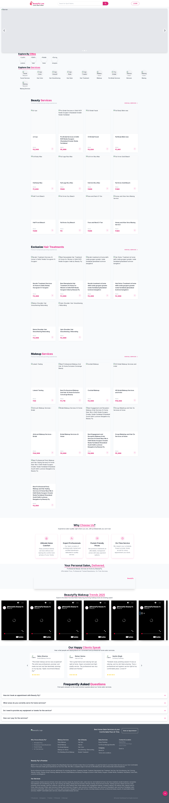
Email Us (121, 748)
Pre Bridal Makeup (63, 747)
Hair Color (81, 747)
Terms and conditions (105, 753)
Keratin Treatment (83, 752)
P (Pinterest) (57, 798)
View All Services (130, 103)
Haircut (80, 744)
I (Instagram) (42, 798)
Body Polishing (103, 742)
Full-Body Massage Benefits (107, 744)
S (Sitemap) (65, 798)
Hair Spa (80, 742)
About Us (101, 750)
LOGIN (135, 3)
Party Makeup (62, 742)
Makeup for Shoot (63, 749)
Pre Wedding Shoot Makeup (66, 752)
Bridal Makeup (62, 744)
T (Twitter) (49, 798)
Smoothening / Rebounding (86, 749)
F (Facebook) (34, 798)
